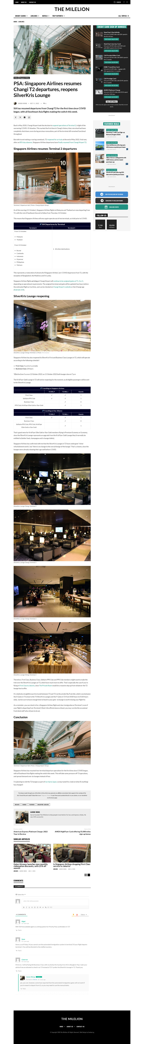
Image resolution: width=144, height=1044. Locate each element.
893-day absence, (26, 142)
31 (127, 164)
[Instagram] (127, 2)
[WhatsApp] (29, 117)
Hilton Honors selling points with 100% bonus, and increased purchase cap (116, 160)
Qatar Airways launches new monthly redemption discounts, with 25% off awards (31, 866)
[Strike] (32, 907)
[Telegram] (25, 117)
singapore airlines (43, 804)
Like (100, 220)
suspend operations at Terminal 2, (64, 125)
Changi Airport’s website (62, 287)
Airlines (21, 22)
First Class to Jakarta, (27, 686)
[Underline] (29, 907)
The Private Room (45, 686)
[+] (51, 907)
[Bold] (23, 907)
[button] (117, 2)
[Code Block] (43, 907)
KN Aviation (45, 352)
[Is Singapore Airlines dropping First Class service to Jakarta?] (72, 853)
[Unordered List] (37, 907)
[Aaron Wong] (16, 103)
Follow (111, 220)
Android (17, 290)
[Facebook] (124, 2)
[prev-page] (85, 875)
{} (48, 907)
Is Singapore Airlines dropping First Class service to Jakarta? (71, 865)
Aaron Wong (22, 103)
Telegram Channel (46, 795)
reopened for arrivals (54, 139)
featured (32, 804)
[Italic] (26, 907)
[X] (20, 117)
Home (15, 22)
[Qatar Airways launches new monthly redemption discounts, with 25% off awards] (32, 853)
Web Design (83, 1032)
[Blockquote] (40, 907)
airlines (17, 804)
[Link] (45, 907)
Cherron (35, 979)
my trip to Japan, (51, 782)
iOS (22, 290)
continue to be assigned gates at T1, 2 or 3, (68, 281)
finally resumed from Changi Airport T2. (72, 142)
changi (24, 804)
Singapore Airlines (24, 78)
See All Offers (112, 102)
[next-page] (89, 875)
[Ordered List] (34, 907)
